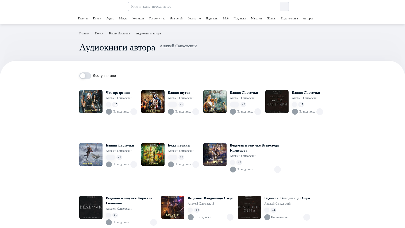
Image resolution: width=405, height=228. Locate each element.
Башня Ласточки (244, 93)
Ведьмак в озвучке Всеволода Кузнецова (254, 147)
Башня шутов (179, 93)
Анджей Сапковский (119, 98)
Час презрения (118, 93)
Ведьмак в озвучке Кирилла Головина (129, 200)
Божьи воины (179, 145)
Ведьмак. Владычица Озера (211, 198)
